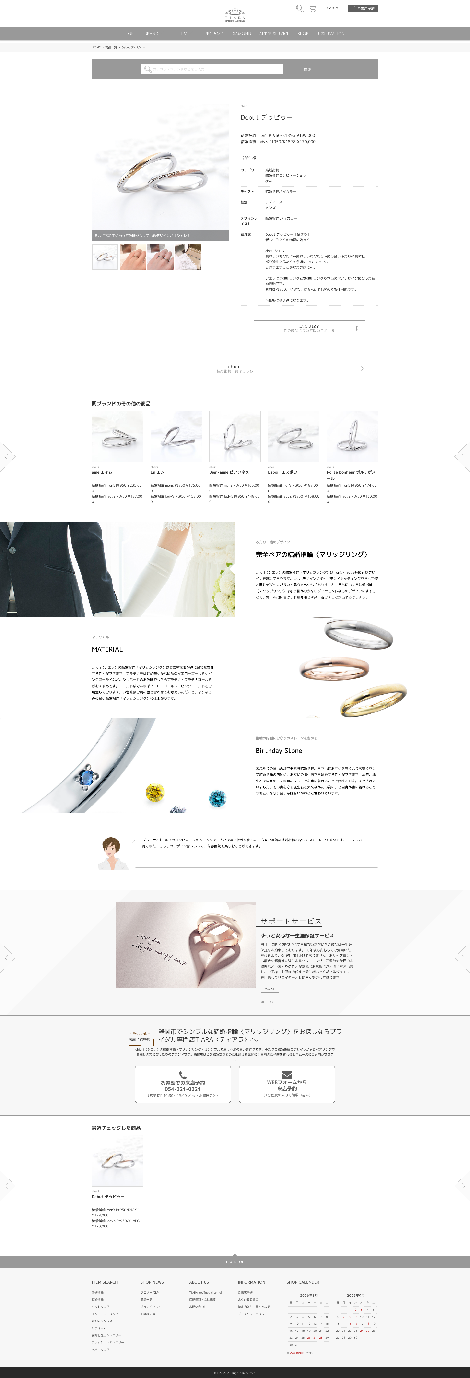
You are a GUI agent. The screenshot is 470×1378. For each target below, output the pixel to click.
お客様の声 (148, 1314)
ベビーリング (100, 1350)
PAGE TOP (235, 1262)
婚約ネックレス (102, 1321)
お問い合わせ (198, 1307)
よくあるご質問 (248, 1299)
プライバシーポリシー (252, 1314)
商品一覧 (111, 47)
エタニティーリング (105, 1314)
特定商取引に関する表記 (254, 1307)
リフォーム (99, 1328)
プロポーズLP (150, 1292)
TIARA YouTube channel (205, 1292)
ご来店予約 (366, 8)
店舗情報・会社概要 (202, 1299)
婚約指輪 (98, 1292)
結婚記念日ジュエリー (106, 1335)
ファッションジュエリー (108, 1342)
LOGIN (332, 8)
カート (313, 8)
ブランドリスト (151, 1307)
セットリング (100, 1307)
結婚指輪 (98, 1299)
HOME (96, 47)
